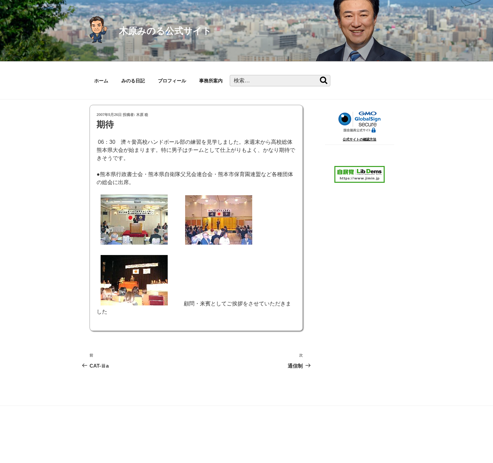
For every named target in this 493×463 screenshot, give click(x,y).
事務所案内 (211, 80)
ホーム (101, 80)
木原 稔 (142, 115)
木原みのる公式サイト (165, 31)
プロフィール (172, 80)
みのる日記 (133, 80)
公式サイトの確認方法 (359, 139)
